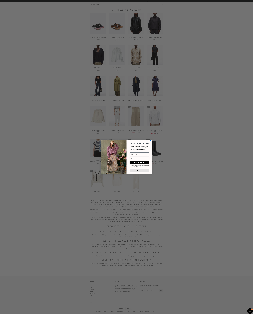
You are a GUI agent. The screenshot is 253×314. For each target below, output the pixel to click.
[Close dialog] (151, 141)
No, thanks (139, 171)
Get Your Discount (139, 162)
